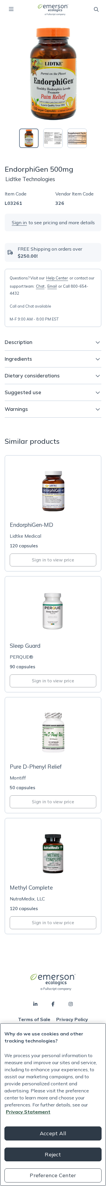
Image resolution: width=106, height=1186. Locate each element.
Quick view (56, 506)
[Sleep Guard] (53, 634)
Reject (53, 1154)
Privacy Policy (72, 1019)
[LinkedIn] (35, 1004)
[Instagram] (70, 1004)
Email (52, 286)
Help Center (57, 278)
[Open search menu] (96, 9)
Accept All (53, 1133)
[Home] (53, 9)
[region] (53, 1104)
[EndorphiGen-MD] (53, 513)
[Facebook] (53, 1004)
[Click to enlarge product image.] (53, 74)
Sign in (19, 222)
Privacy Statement (28, 1112)
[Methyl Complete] (53, 876)
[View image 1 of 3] (29, 138)
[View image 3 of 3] (77, 138)
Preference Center (53, 1175)
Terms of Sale (34, 1019)
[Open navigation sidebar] (11, 9)
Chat (40, 286)
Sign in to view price (53, 560)
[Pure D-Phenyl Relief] (53, 755)
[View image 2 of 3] (53, 138)
